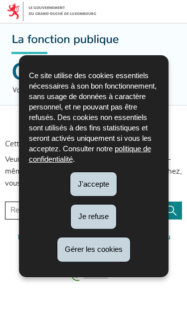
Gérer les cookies (94, 249)
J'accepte (93, 183)
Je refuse (93, 216)
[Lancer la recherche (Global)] (171, 211)
